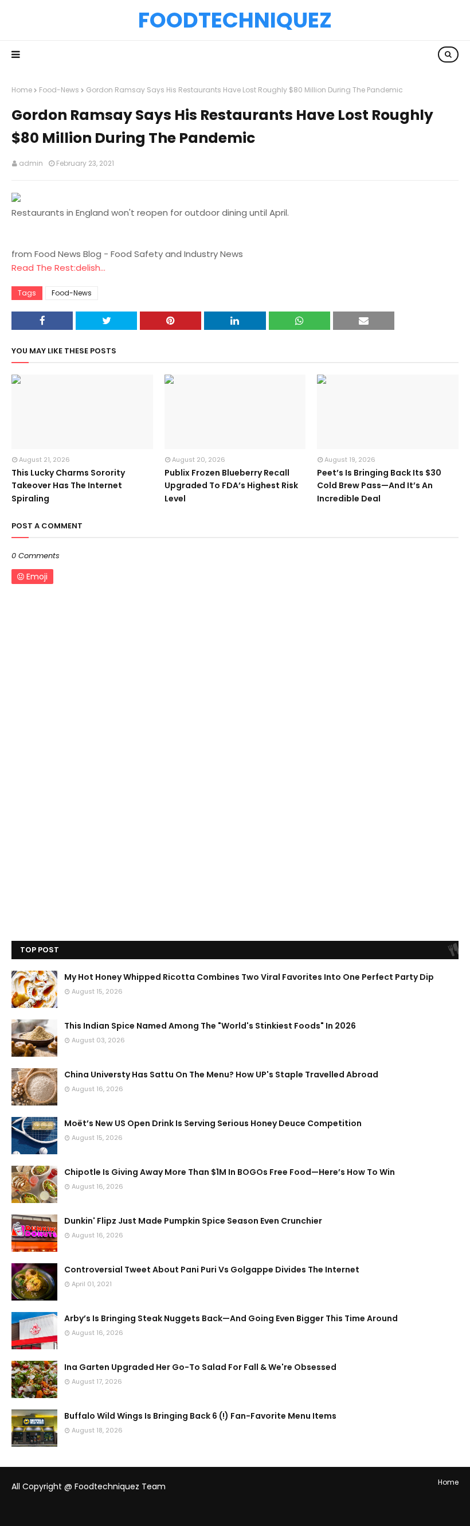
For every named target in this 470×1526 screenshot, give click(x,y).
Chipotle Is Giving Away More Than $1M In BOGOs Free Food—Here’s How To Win (229, 1172)
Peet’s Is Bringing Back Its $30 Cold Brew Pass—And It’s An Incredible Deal (379, 485)
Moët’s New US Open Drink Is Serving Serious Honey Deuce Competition (213, 1123)
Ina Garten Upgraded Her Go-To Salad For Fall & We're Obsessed (200, 1367)
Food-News (59, 90)
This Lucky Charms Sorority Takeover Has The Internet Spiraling (68, 485)
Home (21, 90)
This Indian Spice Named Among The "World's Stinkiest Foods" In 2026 (210, 1025)
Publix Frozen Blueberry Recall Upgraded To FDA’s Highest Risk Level (231, 485)
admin (31, 163)
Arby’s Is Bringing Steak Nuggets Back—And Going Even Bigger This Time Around (231, 1318)
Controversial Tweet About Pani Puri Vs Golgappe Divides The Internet (211, 1269)
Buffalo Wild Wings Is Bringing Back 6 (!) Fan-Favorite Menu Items (200, 1416)
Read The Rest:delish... (58, 268)
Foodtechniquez (235, 20)
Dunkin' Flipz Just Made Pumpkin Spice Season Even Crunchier (193, 1221)
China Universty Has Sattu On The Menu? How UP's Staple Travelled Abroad (221, 1074)
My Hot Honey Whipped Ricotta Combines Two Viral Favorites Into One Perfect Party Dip (249, 977)
